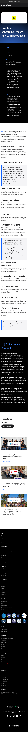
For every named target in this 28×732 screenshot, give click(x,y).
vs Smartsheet (4, 679)
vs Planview (4, 681)
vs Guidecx (4, 673)
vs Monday (4, 683)
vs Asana (3, 685)
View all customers (7, 426)
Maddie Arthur (4, 145)
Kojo (2, 131)
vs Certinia (3, 677)
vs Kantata (4, 675)
